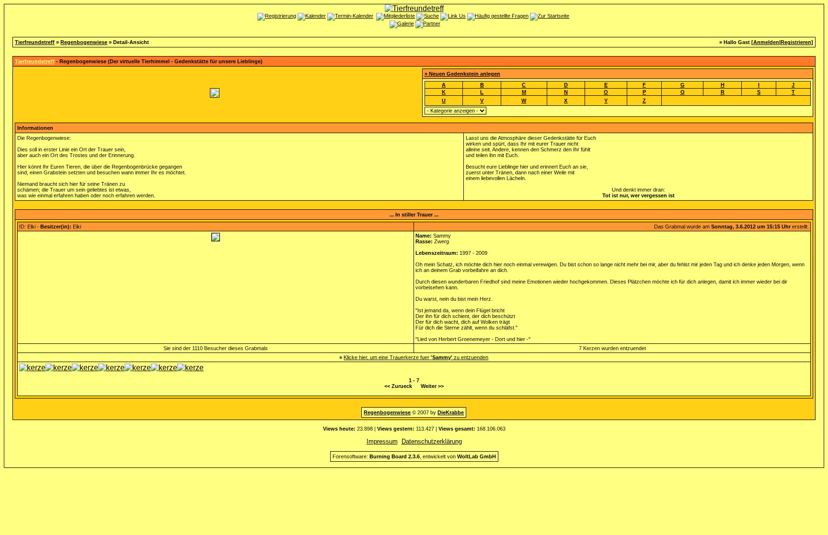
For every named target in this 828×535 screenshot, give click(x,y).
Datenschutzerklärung (432, 441)
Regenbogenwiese (83, 42)
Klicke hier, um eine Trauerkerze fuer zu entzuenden (416, 357)
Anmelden (766, 42)
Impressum (382, 441)
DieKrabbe (450, 412)
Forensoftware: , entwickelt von (414, 456)
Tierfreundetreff (35, 42)
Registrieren (796, 42)
